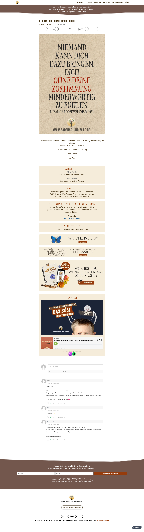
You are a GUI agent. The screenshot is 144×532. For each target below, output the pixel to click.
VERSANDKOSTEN (88, 521)
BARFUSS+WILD (81, 2)
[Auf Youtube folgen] (72, 516)
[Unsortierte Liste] (61, 372)
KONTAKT (45, 521)
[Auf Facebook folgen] (67, 516)
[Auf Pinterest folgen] (76, 516)
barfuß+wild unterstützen (72, 507)
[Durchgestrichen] (56, 372)
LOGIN (127, 2)
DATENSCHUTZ (79, 521)
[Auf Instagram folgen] (62, 516)
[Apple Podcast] (70, 354)
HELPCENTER (38, 521)
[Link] (65, 372)
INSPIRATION (106, 2)
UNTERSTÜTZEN (64, 521)
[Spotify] (74, 354)
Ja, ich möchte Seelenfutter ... (110, 473)
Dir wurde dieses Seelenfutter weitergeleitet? (72, 7)
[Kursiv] (51, 372)
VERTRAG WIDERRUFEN (103, 521)
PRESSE (50, 521)
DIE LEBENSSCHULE (118, 2)
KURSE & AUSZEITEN (94, 2)
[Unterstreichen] (54, 372)
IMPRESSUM (72, 521)
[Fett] (49, 372)
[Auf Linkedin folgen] (81, 516)
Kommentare (60, 25)
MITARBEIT (56, 521)
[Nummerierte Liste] (59, 372)
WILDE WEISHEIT (72, 219)
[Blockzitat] (63, 372)
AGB (95, 521)
